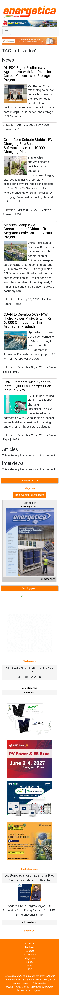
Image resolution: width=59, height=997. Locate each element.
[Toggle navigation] (6, 32)
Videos (30, 966)
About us (29, 948)
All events (29, 696)
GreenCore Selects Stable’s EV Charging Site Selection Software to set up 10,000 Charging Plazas (28, 146)
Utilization (9, 124)
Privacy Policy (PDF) (17, 991)
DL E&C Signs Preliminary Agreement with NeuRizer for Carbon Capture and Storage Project (27, 74)
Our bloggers (29, 588)
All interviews (29, 926)
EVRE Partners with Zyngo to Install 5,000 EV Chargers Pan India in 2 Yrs (27, 386)
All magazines (47, 579)
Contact (30, 955)
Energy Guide (28, 480)
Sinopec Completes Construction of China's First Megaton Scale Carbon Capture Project (29, 231)
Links (30, 970)
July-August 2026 (29, 506)
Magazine (30, 962)
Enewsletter (29, 959)
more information (31, 692)
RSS (30, 973)
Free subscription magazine (29, 494)
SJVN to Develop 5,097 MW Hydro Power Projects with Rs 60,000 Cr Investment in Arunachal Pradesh (28, 320)
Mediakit (29, 951)
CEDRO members (33, 994)
